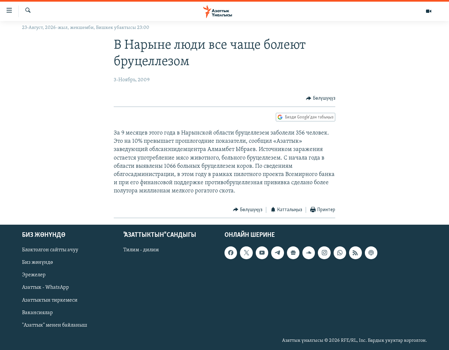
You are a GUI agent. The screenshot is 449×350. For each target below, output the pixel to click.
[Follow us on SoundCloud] (308, 252)
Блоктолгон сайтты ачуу (50, 250)
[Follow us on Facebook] (231, 252)
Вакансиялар (37, 312)
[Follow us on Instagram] (324, 252)
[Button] (320, 98)
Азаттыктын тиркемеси (50, 300)
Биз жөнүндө (37, 262)
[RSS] (355, 252)
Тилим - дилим (141, 250)
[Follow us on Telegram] (277, 252)
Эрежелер (34, 275)
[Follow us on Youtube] (262, 252)
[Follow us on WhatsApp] (340, 252)
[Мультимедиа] (428, 11)
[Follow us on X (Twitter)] (246, 252)
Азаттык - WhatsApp (45, 287)
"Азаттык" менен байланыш (54, 325)
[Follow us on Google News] (293, 252)
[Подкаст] (371, 252)
